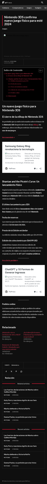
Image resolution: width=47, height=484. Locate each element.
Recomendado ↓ (8, 137)
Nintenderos (15, 365)
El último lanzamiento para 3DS (19, 81)
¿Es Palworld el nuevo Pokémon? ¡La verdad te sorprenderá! (33, 335)
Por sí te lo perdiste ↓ (10, 261)
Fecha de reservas (16, 84)
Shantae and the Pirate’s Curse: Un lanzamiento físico (25, 79)
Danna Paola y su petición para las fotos (20, 417)
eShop (35, 125)
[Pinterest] (16, 371)
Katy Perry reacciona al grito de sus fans (20, 400)
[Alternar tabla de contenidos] (39, 70)
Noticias (7, 395)
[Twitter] (11, 371)
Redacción (9, 378)
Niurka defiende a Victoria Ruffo (17, 409)
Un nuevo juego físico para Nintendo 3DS (19, 73)
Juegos (4, 29)
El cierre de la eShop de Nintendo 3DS (20, 76)
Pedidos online (15, 93)
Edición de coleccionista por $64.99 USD (22, 90)
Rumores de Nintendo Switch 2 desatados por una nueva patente (11, 347)
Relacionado (12, 96)
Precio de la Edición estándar (19, 87)
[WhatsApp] (21, 371)
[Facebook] (6, 371)
